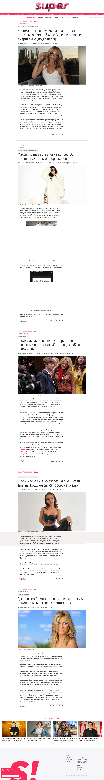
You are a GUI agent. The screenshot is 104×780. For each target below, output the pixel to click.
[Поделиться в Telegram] (59, 134)
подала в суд (23, 449)
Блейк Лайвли (22, 336)
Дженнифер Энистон (24, 594)
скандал (30, 442)
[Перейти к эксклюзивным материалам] (52, 14)
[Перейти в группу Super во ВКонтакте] (92, 17)
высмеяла (37, 569)
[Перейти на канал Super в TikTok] (81, 776)
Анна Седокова (22, 26)
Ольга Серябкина (33, 150)
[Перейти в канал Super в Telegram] (95, 17)
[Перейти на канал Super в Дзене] (100, 17)
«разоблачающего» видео (27, 455)
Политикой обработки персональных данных (10, 771)
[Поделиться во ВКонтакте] (57, 134)
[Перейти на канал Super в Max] (90, 17)
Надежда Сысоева (33, 26)
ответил (35, 314)
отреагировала (54, 571)
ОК (10, 775)
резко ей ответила (29, 571)
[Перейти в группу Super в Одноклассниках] (97, 17)
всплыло (30, 446)
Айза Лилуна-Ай (23, 477)
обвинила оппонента (52, 455)
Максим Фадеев (23, 150)
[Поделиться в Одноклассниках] (62, 134)
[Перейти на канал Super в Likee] (84, 776)
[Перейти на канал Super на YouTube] (79, 776)
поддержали (23, 451)
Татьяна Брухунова (34, 477)
